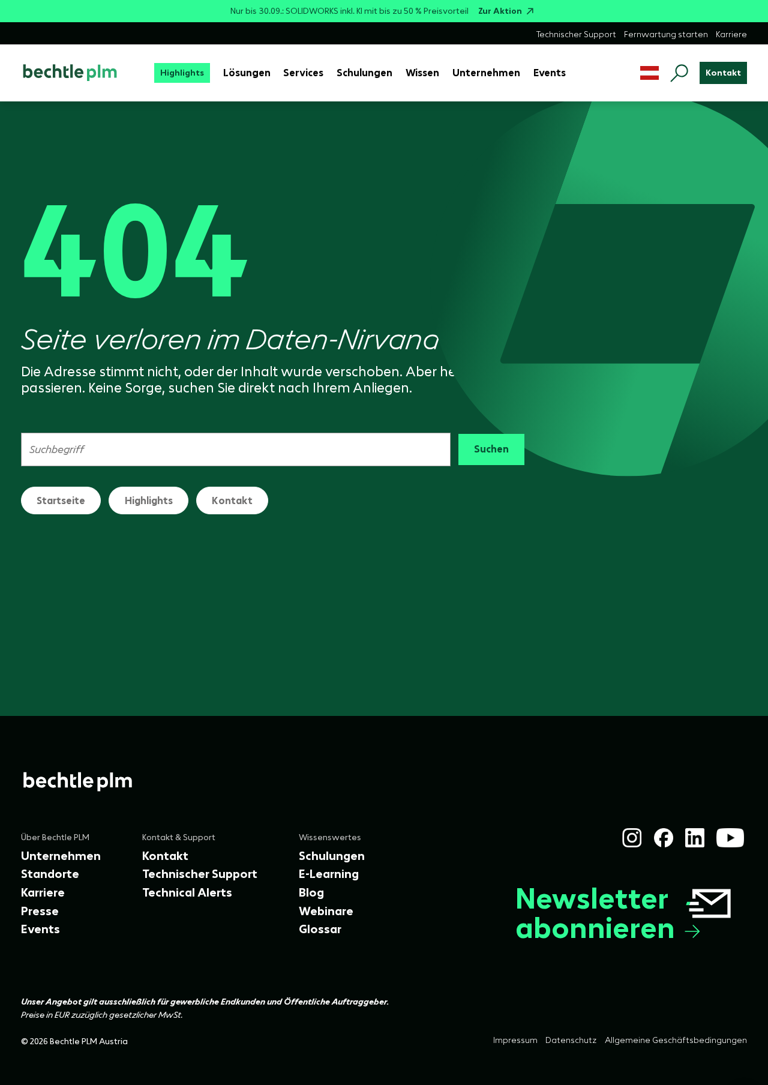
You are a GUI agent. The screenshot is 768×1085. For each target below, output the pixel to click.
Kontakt (232, 500)
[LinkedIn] (694, 837)
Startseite (61, 500)
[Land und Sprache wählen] (649, 73)
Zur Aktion (500, 11)
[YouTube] (730, 837)
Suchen (491, 448)
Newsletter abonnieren (595, 913)
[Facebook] (663, 837)
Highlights (149, 500)
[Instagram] (631, 837)
